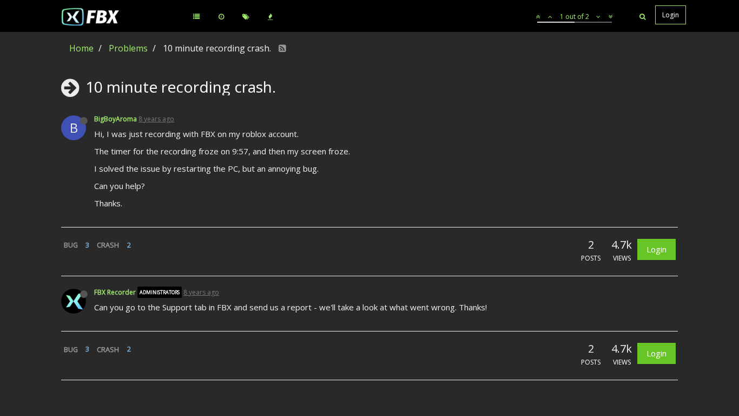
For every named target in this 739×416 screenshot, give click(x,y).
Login (656, 249)
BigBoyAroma (115, 118)
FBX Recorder (115, 292)
